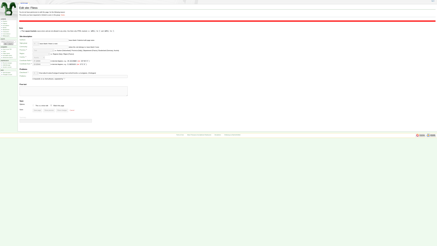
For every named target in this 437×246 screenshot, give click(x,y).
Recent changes (7, 63)
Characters (6, 31)
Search (3, 39)
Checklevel (23, 72)
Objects (5, 23)
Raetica (5, 21)
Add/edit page (6, 65)
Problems (23, 76)
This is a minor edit (42, 105)
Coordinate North (25, 60)
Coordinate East (25, 64)
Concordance (6, 34)
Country (22, 57)
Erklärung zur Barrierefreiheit (232, 135)
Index (4, 51)
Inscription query (7, 55)
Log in (433, 1)
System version (7, 67)
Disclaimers (218, 135)
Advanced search (8, 57)
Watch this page (58, 105)
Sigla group (23, 43)
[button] (72, 110)
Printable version (7, 74)
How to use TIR (7, 49)
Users (63, 15)
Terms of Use (180, 135)
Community (23, 46)
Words (4, 27)
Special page (24, 3)
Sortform (22, 40)
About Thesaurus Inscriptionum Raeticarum (199, 135)
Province (22, 50)
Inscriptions (6, 25)
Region (22, 53)
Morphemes (6, 29)
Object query (6, 53)
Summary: (23, 117)
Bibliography (6, 36)
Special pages (7, 72)
